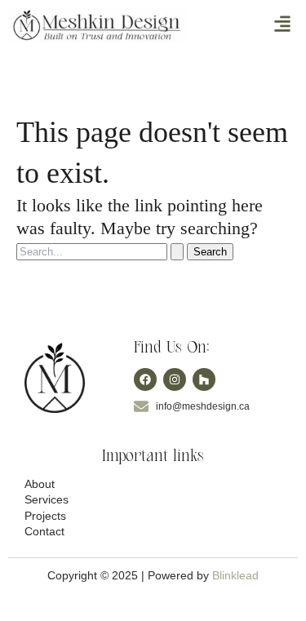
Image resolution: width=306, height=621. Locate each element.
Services (46, 499)
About (39, 483)
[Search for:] (101, 251)
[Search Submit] (177, 251)
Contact (44, 531)
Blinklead (235, 575)
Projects (45, 515)
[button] (283, 25)
